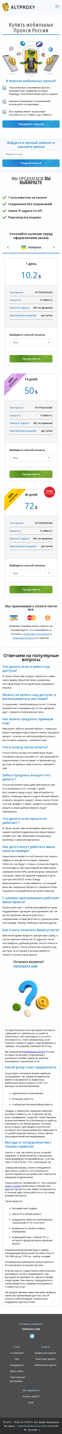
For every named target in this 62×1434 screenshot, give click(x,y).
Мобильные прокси (45, 1365)
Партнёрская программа (17, 1379)
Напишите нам (25, 966)
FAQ (16, 1358)
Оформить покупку (31, 124)
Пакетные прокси (45, 1358)
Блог (31, 1402)
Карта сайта (17, 1371)
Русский (32, 1429)
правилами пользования (36, 633)
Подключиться (31, 163)
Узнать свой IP (31, 1396)
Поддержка (17, 1365)
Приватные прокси (45, 1352)
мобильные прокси (34, 1051)
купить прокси (13, 1185)
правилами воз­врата (24, 637)
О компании (17, 1352)
